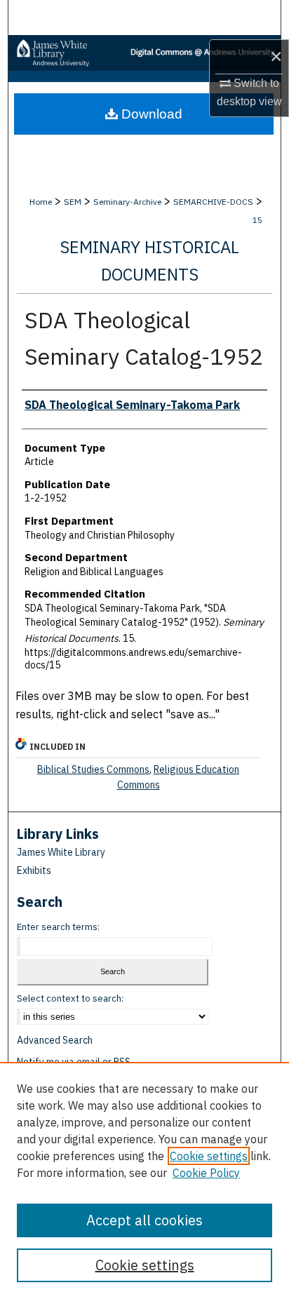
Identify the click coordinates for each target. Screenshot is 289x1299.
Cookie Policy (206, 1173)
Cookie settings (209, 1156)
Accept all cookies (144, 1220)
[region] (144, 1180)
